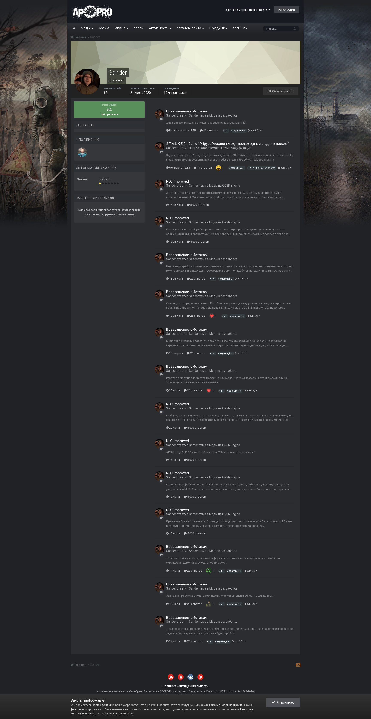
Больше (239, 28)
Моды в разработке (223, 115)
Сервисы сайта (189, 28)
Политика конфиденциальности (185, 686)
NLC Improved (177, 181)
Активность (159, 28)
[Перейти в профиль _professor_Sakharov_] (82, 152)
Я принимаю (285, 702)
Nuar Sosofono (199, 148)
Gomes (194, 185)
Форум (104, 28)
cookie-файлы (101, 705)
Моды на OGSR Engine (224, 185)
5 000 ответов (199, 204)
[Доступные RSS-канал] (298, 664)
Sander (171, 115)
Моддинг (217, 28)
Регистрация (286, 9)
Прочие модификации (235, 148)
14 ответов (204, 167)
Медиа (120, 28)
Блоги (139, 28)
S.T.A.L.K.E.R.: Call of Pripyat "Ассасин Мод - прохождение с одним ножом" (227, 143)
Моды (86, 28)
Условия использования (117, 713)
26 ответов (210, 130)
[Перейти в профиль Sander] (159, 114)
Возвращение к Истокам (186, 111)
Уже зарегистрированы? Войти (247, 9)
